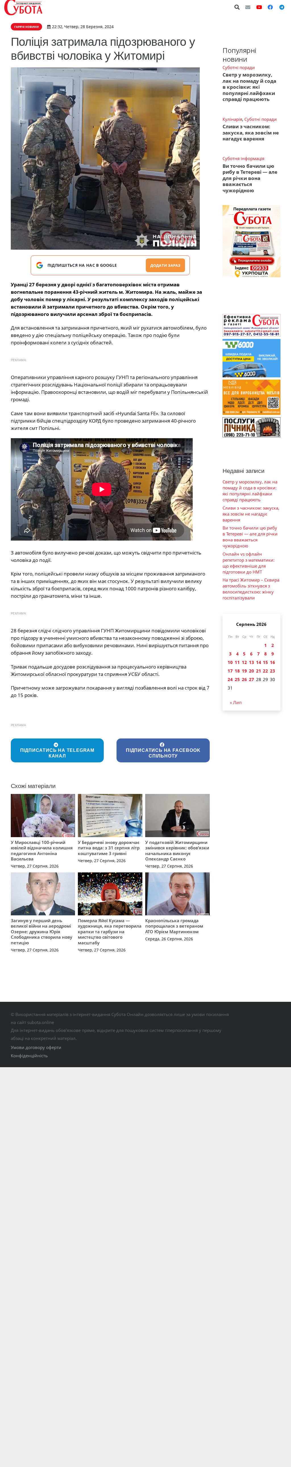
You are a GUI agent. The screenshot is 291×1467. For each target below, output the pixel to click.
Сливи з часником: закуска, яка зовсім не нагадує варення (251, 132)
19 (244, 671)
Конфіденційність (29, 1055)
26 (244, 679)
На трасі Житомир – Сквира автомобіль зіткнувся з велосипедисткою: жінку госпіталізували (251, 589)
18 (237, 671)
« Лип (236, 702)
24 (230, 679)
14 (258, 662)
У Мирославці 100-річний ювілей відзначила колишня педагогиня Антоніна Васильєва (42, 850)
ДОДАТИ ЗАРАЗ (165, 265)
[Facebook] (270, 7)
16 (272, 662)
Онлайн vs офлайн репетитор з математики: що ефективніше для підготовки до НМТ (249, 563)
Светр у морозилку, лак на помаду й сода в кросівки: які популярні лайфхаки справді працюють (249, 86)
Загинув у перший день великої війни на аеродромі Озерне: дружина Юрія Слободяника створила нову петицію (41, 931)
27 (251, 679)
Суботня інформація (243, 158)
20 (251, 671)
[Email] (248, 7)
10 (230, 662)
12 (244, 662)
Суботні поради (239, 67)
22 (265, 671)
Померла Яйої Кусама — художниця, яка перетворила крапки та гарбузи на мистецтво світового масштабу (110, 931)
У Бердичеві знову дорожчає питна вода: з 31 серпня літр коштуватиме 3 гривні (109, 847)
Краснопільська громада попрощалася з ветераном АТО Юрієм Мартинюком (174, 926)
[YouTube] (259, 7)
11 (237, 662)
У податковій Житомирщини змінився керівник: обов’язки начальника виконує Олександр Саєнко (177, 850)
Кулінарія (232, 119)
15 (265, 662)
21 (258, 671)
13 (251, 662)
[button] (237, 7)
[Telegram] (282, 7)
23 (272, 671)
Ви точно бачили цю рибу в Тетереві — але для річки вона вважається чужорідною (250, 178)
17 (230, 671)
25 (237, 679)
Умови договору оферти (36, 1047)
